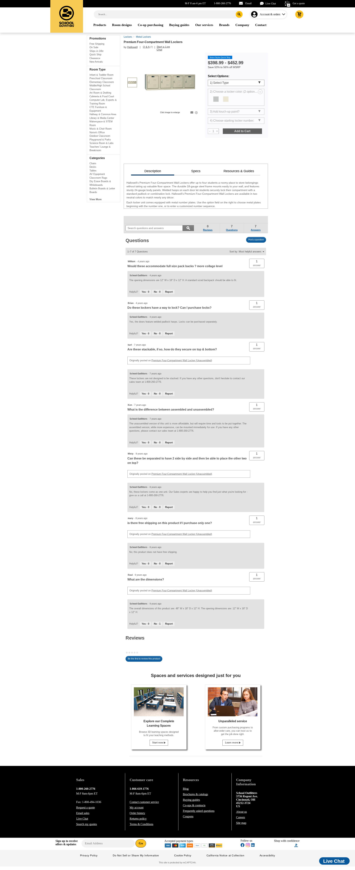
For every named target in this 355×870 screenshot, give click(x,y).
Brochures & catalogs (195, 794)
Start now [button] (158, 742)
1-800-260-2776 (222, 3)
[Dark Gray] (216, 99)
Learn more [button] (232, 742)
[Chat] (263, 3)
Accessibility (267, 855)
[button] (256, 263)
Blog (186, 788)
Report (169, 291)
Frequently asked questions (198, 810)
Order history (137, 813)
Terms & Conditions (141, 824)
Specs (195, 171)
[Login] (255, 14)
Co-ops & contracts (194, 805)
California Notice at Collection (225, 855)
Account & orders (270, 14)
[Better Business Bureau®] (296, 845)
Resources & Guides (239, 171)
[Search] (239, 14)
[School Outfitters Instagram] (248, 846)
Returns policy (138, 818)
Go (141, 843)
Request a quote (85, 807)
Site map (241, 822)
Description (152, 171)
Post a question (256, 239)
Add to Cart (242, 131)
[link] (134, 219)
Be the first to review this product (145, 659)
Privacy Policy (89, 855)
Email (248, 3)
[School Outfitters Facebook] (243, 845)
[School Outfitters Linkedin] (253, 845)
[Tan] (226, 99)
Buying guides (191, 799)
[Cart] (299, 14)
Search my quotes (86, 824)
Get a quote (299, 3)
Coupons (188, 816)
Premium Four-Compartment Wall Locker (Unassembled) (181, 360)
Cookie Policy (182, 855)
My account (136, 807)
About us (241, 811)
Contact (144, 802)
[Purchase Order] (204, 845)
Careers (240, 817)
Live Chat (271, 3)
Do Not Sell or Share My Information (136, 855)
